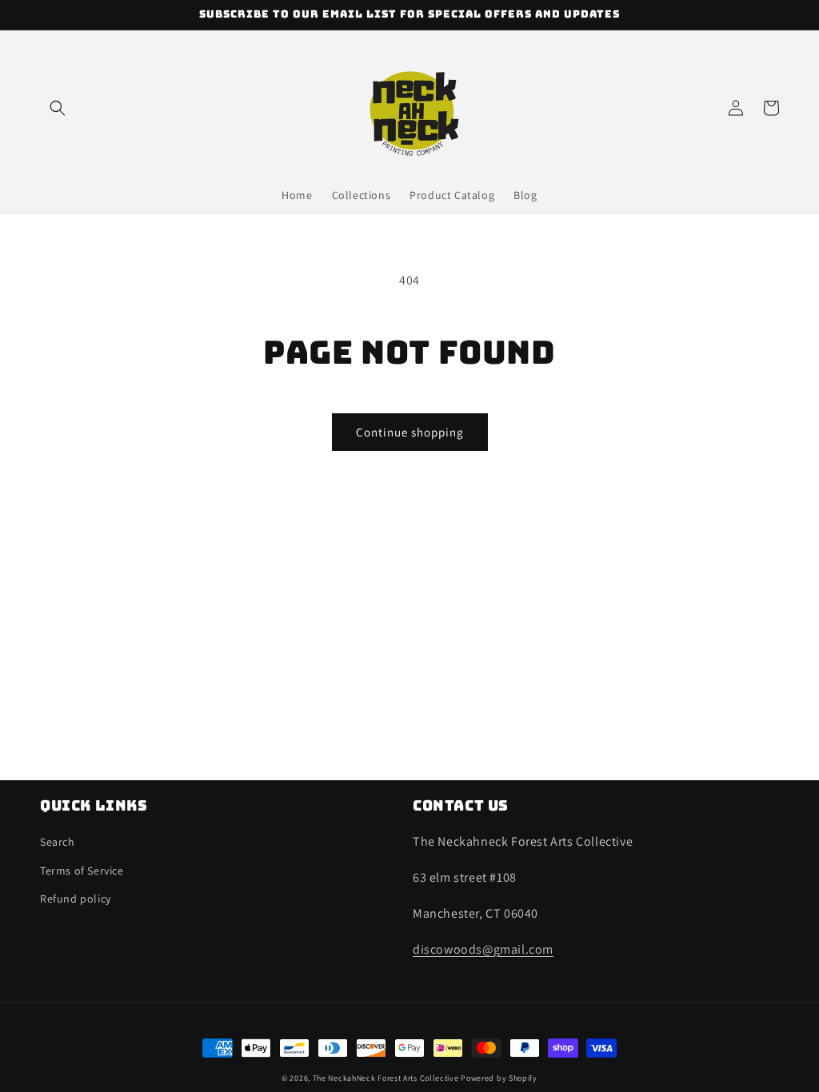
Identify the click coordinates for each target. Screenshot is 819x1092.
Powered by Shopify (499, 1078)
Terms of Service (82, 870)
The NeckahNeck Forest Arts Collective (386, 1078)
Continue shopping (410, 432)
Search (57, 842)
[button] (57, 108)
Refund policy (75, 898)
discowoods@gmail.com (483, 949)
